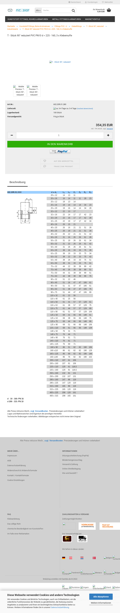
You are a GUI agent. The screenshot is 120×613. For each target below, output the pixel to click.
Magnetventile (92, 19)
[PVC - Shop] (18, 10)
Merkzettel (108, 2)
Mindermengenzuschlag (72, 460)
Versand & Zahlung (70, 464)
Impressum (12, 455)
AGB (9, 460)
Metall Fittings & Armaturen (66, 19)
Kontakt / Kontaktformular (18, 475)
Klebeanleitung (13, 519)
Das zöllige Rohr (14, 524)
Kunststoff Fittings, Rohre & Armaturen (28, 19)
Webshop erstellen (50, 579)
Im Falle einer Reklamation (18, 534)
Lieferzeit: (11, 108)
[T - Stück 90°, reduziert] (60, 62)
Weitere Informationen (101, 603)
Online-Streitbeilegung (71, 469)
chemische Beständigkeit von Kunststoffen (25, 529)
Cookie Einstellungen (16, 480)
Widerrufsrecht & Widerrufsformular (22, 470)
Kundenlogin (92, 2)
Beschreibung (17, 182)
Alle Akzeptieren (101, 597)
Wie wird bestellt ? (69, 473)
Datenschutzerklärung (60, 607)
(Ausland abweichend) (85, 109)
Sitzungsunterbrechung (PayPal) (75, 455)
